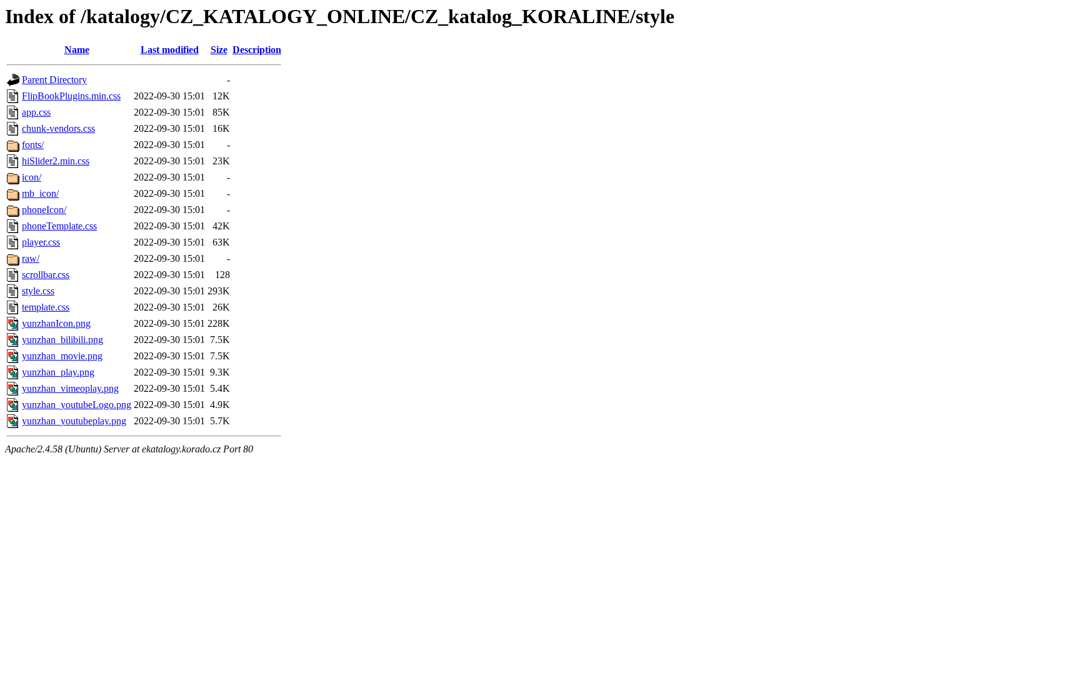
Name (76, 49)
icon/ (31, 177)
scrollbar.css (45, 274)
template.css (45, 307)
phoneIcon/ (44, 209)
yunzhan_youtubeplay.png (74, 421)
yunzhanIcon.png (56, 323)
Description (256, 49)
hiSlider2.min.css (55, 161)
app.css (36, 112)
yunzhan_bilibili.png (62, 339)
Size (219, 49)
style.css (38, 291)
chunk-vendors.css (58, 128)
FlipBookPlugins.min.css (71, 96)
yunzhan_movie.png (62, 356)
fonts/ (33, 144)
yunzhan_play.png (58, 372)
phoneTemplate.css (59, 226)
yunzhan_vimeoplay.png (70, 388)
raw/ (30, 258)
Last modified (170, 49)
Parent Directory (54, 79)
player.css (41, 242)
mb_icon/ (40, 193)
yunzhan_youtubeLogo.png (76, 404)
